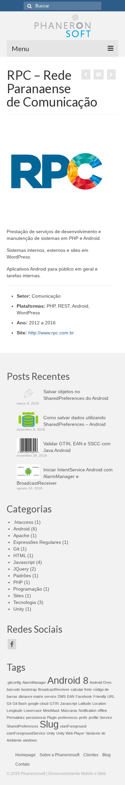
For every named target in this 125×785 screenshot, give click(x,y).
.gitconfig (14, 682)
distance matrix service (37, 696)
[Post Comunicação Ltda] (85, 74)
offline (102, 711)
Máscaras (69, 711)
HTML (19, 555)
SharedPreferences (22, 726)
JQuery (21, 569)
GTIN (54, 703)
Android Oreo (100, 682)
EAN (70, 696)
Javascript (24, 562)
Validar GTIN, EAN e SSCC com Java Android (77, 447)
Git (16, 549)
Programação (27, 589)
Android (21, 528)
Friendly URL (104, 696)
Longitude (14, 711)
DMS (62, 696)
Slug (49, 724)
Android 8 (67, 680)
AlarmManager (34, 682)
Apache (21, 535)
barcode (13, 689)
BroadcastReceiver (53, 689)
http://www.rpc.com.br (51, 332)
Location (99, 703)
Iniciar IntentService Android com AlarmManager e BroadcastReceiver (65, 476)
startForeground (73, 726)
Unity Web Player (70, 733)
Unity (18, 609)
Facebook (84, 696)
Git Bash (20, 703)
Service (106, 718)
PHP (18, 582)
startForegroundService (26, 733)
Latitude (84, 703)
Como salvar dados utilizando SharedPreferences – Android (74, 421)
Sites (18, 595)
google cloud (38, 703)
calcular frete (81, 689)
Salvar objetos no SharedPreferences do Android (75, 395)
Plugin (52, 718)
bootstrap (29, 689)
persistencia (36, 718)
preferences (68, 718)
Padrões (22, 575)
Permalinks (16, 718)
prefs (83, 718)
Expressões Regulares (37, 542)
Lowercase (33, 711)
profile (93, 718)
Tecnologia (24, 602)
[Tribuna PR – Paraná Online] (111, 74)
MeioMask (51, 711)
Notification (87, 711)
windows (30, 740)
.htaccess (23, 522)
